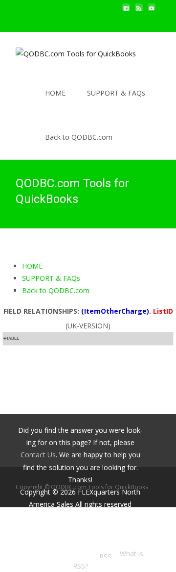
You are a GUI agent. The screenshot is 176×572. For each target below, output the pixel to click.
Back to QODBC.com (78, 137)
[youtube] (151, 11)
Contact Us (38, 454)
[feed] (139, 11)
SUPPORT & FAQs (116, 93)
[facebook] (126, 11)
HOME (55, 93)
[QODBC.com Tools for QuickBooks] (68, 51)
